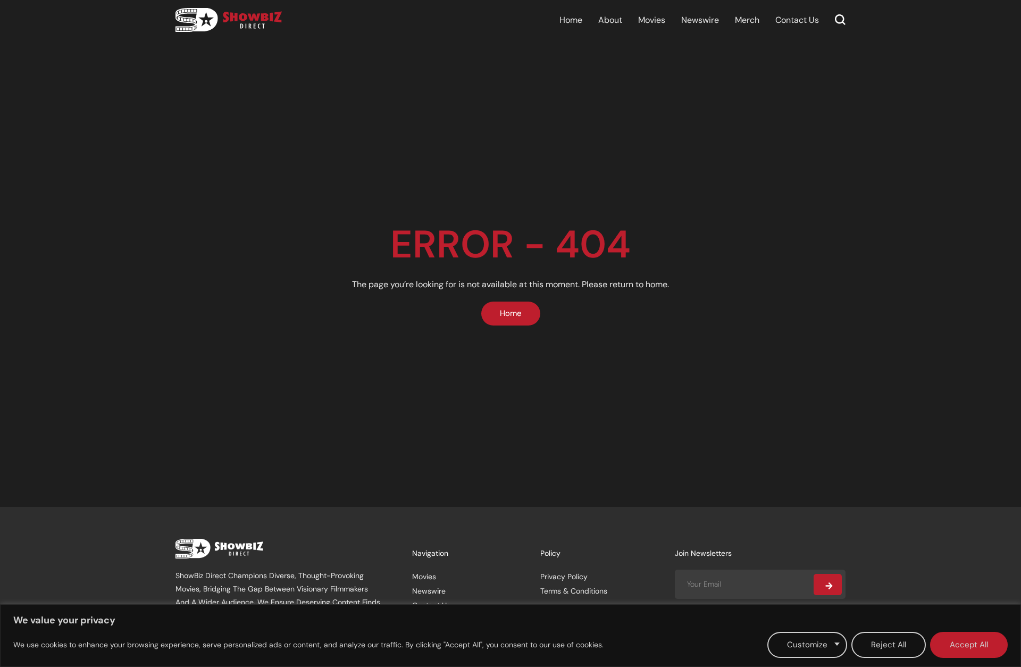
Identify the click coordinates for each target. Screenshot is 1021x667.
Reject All (888, 644)
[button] (840, 19)
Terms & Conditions (573, 591)
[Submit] (828, 584)
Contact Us (797, 20)
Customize (807, 644)
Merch (747, 20)
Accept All (969, 644)
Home (570, 20)
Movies (651, 20)
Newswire (700, 20)
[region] (510, 635)
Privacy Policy (564, 576)
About (610, 20)
